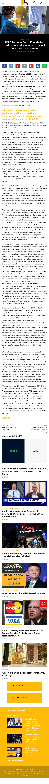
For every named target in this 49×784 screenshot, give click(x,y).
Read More (6, 418)
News (27, 39)
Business (5, 466)
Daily (22, 39)
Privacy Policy (28, 769)
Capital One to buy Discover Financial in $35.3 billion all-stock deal (23, 555)
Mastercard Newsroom (10, 106)
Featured (16, 508)
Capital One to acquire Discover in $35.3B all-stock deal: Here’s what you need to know (22, 514)
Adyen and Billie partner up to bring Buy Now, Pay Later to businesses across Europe (24, 471)
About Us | (19, 769)
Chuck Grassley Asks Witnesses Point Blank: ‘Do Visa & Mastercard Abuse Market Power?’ (22, 633)
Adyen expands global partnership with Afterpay (23, 674)
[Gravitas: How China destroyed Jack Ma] (14, 752)
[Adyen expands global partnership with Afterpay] (24, 655)
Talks (22, 508)
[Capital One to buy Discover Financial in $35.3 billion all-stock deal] (14, 738)
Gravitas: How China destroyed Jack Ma (23, 593)
